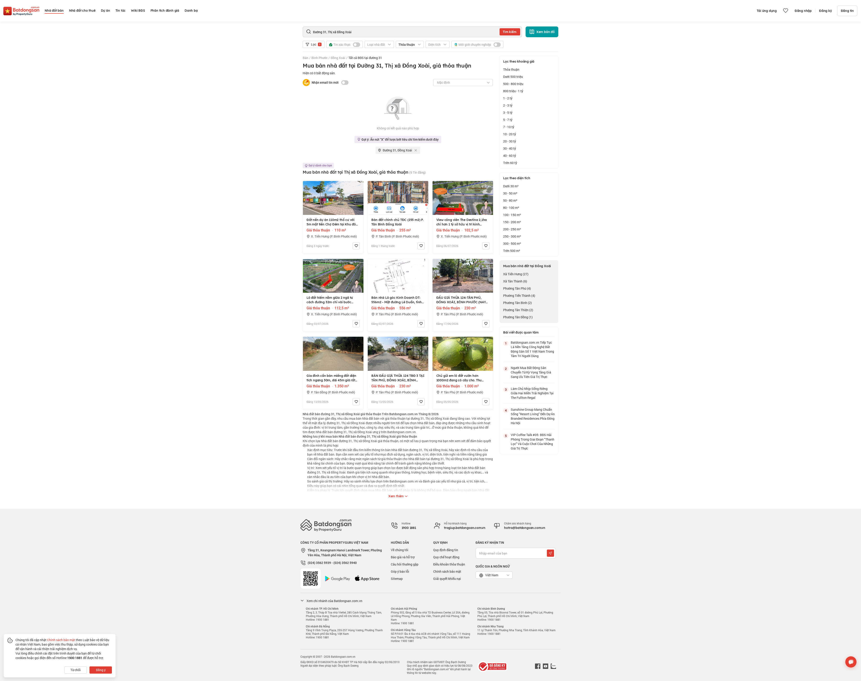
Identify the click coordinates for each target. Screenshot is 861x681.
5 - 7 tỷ (507, 120)
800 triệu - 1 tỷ (513, 91)
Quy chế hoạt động (446, 557)
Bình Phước (319, 58)
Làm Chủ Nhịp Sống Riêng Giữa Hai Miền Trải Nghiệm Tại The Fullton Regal (532, 393)
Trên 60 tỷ (510, 163)
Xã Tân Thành (515, 281)
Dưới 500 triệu (513, 76)
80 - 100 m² (511, 207)
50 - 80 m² (510, 200)
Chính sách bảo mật (447, 571)
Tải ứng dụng (767, 11)
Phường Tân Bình (517, 303)
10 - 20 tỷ (509, 134)
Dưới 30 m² (511, 186)
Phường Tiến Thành (519, 295)
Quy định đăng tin (445, 550)
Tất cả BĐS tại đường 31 (365, 58)
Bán (305, 58)
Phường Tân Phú (517, 288)
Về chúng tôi (399, 550)
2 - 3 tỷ (507, 105)
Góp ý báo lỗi (400, 571)
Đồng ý (101, 670)
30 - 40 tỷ (509, 148)
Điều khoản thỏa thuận (449, 564)
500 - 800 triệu (513, 84)
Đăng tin (847, 11)
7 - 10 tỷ (508, 127)
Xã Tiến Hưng (515, 274)
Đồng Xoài (338, 58)
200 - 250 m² (512, 229)
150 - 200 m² (512, 222)
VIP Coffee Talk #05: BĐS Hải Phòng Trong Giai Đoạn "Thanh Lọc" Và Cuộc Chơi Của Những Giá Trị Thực (532, 441)
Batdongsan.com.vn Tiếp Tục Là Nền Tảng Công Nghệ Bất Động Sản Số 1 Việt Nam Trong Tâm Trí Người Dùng (532, 349)
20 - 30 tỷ (509, 141)
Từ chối (75, 670)
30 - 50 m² (510, 193)
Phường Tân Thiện (518, 310)
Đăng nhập (803, 11)
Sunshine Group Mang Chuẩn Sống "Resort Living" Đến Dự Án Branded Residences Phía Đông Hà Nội (533, 416)
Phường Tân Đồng (518, 317)
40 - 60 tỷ (509, 155)
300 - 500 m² (512, 243)
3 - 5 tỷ (507, 112)
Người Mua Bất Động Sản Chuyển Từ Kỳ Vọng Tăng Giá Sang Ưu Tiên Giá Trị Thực (531, 372)
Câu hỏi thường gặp (404, 564)
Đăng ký (825, 11)
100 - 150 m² (512, 215)
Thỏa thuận (511, 69)
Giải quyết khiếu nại (447, 578)
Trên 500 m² (511, 251)
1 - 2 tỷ (507, 98)
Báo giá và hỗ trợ (403, 557)
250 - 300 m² (512, 236)
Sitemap (397, 578)
